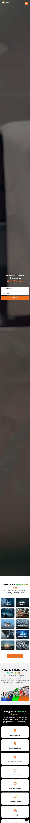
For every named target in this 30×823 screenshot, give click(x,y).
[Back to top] (26, 819)
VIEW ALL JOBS (15, 656)
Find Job (15, 298)
